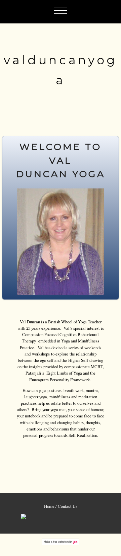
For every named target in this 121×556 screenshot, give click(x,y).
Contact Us (67, 506)
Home (49, 506)
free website (60, 541)
